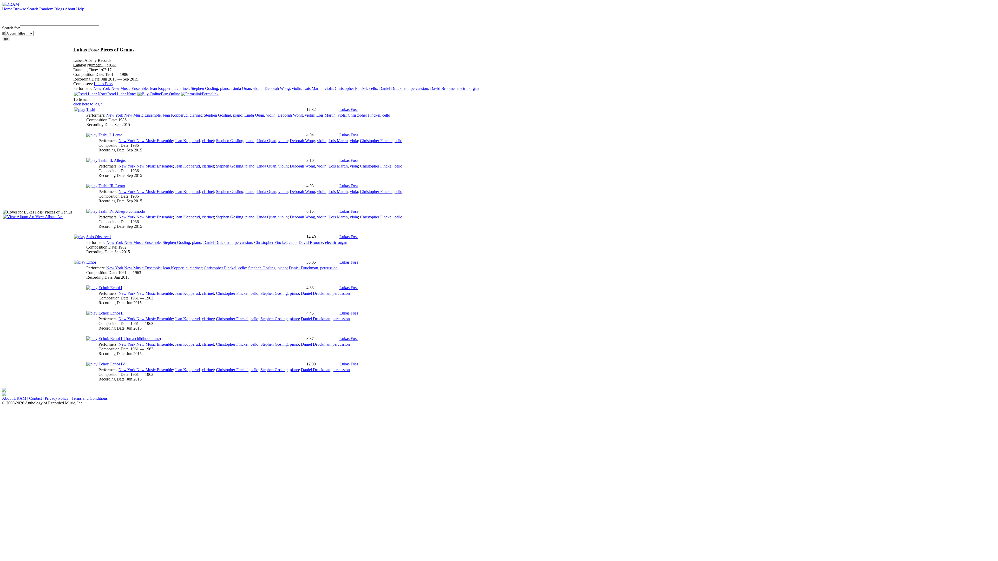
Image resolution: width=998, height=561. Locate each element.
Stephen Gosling (204, 88)
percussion (419, 88)
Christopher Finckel (351, 88)
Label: (78, 60)
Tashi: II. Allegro (112, 160)
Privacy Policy (57, 398)
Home (7, 9)
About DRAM (14, 398)
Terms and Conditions (89, 398)
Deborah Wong (277, 88)
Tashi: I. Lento (110, 135)
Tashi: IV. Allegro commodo (122, 211)
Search (33, 9)
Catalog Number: (88, 65)
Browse (20, 9)
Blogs (59, 9)
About (70, 9)
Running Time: (86, 70)
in (3, 33)
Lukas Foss (103, 84)
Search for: (11, 28)
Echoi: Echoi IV (112, 364)
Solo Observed (98, 237)
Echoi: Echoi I (110, 287)
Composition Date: (89, 74)
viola (329, 88)
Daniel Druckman (394, 88)
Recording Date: (87, 79)
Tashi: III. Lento (112, 186)
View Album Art (48, 217)
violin (257, 88)
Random (46, 9)
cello (373, 88)
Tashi (90, 109)
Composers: (83, 84)
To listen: (80, 99)
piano (224, 88)
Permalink (210, 94)
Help (80, 9)
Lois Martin (313, 88)
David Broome (442, 88)
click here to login (88, 104)
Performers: (83, 88)
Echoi (91, 262)
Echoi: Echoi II (111, 313)
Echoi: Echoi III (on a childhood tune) (130, 338)
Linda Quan (241, 88)
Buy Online (170, 94)
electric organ (468, 88)
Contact (35, 398)
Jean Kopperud (162, 88)
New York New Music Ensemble (120, 88)
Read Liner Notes (121, 94)
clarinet (183, 88)
